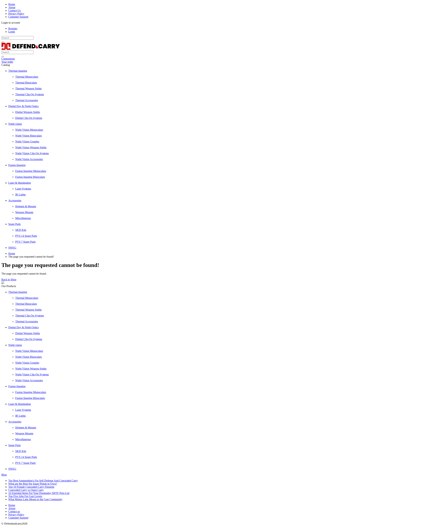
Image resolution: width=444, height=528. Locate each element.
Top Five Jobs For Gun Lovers (25, 496)
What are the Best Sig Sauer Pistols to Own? (32, 483)
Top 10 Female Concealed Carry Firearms (31, 486)
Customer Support (18, 16)
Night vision (15, 123)
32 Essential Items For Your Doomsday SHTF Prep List (38, 493)
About (11, 7)
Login (11, 31)
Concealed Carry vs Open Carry (26, 489)
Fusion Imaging (16, 165)
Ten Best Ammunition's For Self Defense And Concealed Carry (43, 480)
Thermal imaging (17, 70)
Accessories (14, 200)
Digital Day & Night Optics (23, 106)
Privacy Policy (16, 13)
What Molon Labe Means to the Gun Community (35, 499)
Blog (4, 474)
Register (12, 28)
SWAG (12, 247)
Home (11, 4)
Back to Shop (8, 279)
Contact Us (14, 10)
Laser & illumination (19, 182)
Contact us (14, 511)
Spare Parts (14, 224)
